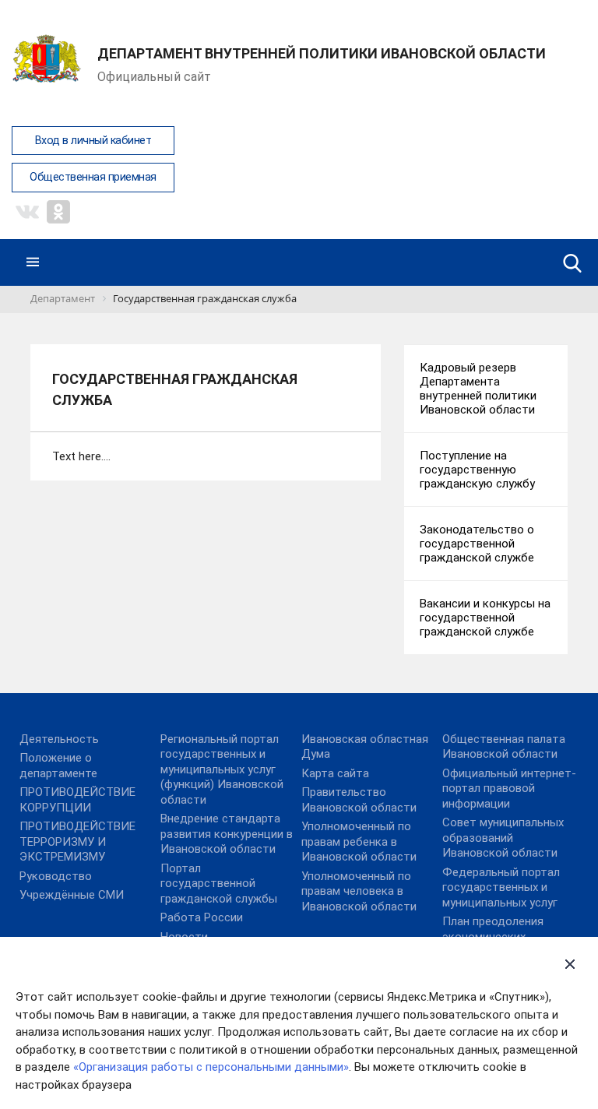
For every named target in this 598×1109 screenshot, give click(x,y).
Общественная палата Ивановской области (503, 747)
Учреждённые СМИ (71, 895)
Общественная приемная (93, 177)
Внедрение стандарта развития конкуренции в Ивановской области (226, 834)
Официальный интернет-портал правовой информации (509, 788)
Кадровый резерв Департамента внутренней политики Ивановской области (478, 389)
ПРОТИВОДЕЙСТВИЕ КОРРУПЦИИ (77, 800)
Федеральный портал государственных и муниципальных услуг (501, 887)
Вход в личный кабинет (93, 140)
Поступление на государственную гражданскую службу (477, 470)
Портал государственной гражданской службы (218, 883)
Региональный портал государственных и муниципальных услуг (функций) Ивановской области (221, 769)
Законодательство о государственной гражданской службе (477, 544)
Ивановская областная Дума (364, 747)
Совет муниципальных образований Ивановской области (503, 837)
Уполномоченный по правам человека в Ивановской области (359, 891)
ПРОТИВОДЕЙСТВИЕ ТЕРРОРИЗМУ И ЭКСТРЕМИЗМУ (77, 841)
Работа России (201, 917)
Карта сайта (335, 773)
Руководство (55, 876)
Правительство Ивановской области (359, 800)
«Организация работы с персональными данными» (211, 1067)
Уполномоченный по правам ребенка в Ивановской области (359, 841)
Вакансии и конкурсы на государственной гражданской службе (485, 618)
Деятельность (59, 739)
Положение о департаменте (58, 765)
